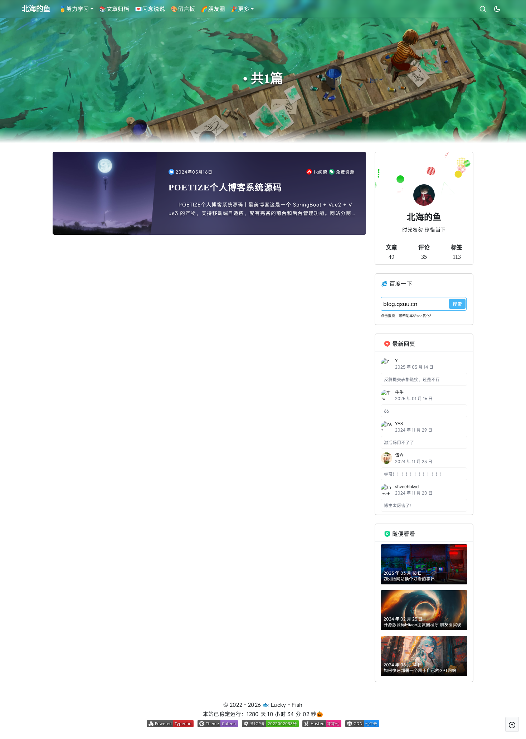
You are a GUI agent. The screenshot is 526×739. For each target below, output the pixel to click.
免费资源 (345, 172)
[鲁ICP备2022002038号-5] (270, 723)
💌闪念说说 (150, 9)
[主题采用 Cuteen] (218, 723)
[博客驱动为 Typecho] (170, 723)
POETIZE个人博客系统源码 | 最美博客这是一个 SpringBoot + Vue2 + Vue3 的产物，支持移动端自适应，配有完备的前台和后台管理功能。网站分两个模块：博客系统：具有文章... (260, 209)
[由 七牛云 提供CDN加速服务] (362, 723)
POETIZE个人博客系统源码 (225, 187)
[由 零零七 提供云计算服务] (321, 723)
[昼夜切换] (497, 9)
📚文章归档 (114, 9)
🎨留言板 (183, 9)
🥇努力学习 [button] (74, 9)
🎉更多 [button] (240, 9)
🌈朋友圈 (213, 9)
